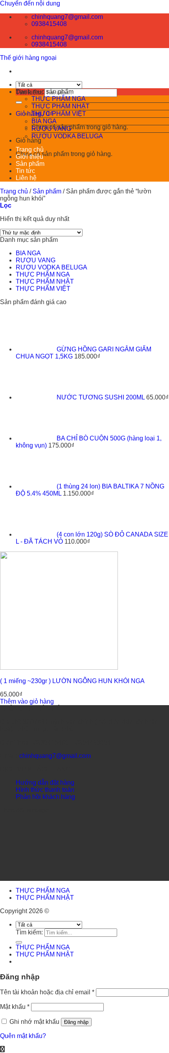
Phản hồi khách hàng (45, 796)
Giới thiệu (29, 156)
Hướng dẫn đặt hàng (45, 782)
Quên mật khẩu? (23, 1036)
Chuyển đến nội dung (30, 3)
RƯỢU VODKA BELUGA (67, 136)
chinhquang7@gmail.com (55, 755)
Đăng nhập (76, 1022)
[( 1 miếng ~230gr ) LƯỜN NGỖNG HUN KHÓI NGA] (59, 667)
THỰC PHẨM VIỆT (58, 113)
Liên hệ (26, 178)
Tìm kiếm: (29, 932)
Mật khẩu (14, 1006)
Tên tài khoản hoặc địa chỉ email (47, 992)
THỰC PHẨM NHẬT (60, 106)
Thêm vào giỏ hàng (27, 701)
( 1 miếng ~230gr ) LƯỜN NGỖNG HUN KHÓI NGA (72, 681)
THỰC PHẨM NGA (58, 98)
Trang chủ (30, 149)
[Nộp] (19, 102)
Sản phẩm (30, 163)
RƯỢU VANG (51, 128)
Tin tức (25, 170)
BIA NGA (44, 121)
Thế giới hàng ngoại (28, 57)
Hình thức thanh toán (45, 789)
